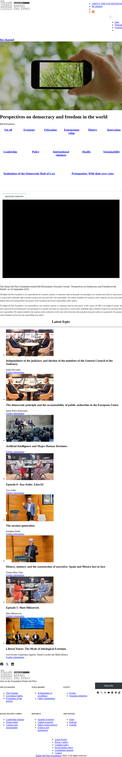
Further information (15, 372)
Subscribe (108, 685)
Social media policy (64, 747)
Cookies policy (62, 745)
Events (72, 693)
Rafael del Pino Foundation (48, 755)
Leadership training (15, 719)
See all (8, 129)
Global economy (45, 722)
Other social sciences (47, 725)
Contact (58, 753)
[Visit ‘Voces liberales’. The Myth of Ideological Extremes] (30, 631)
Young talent (12, 722)
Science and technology (43, 728)
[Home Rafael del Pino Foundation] (15, 9)
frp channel (97, 6)
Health (86, 151)
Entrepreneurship (71, 131)
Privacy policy (61, 742)
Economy (29, 129)
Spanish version (14, 197)
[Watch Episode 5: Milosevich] (30, 590)
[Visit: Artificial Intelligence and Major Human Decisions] (30, 428)
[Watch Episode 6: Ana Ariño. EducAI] (30, 466)
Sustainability (111, 151)
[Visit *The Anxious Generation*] (30, 507)
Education (50, 129)
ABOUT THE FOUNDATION (107, 3)
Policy (35, 151)
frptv (117, 22)
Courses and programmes (12, 726)
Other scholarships (46, 698)
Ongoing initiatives (78, 696)
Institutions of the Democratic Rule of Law (29, 173)
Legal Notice (61, 739)
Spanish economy (46, 719)
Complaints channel (64, 750)
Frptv (71, 719)
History (92, 129)
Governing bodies (14, 696)
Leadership (10, 151)
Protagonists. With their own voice (93, 173)
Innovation (114, 129)
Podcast (118, 25)
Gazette (118, 27)
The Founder (12, 693)
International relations (61, 153)
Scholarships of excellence (45, 694)
